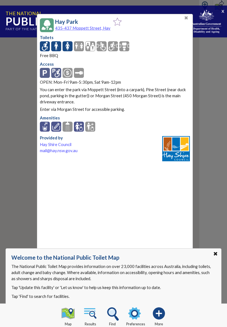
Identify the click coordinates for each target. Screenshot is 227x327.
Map (68, 324)
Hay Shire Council (55, 144)
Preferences (135, 324)
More (159, 324)
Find (112, 324)
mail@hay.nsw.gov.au (59, 150)
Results (90, 324)
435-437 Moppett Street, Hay (82, 27)
